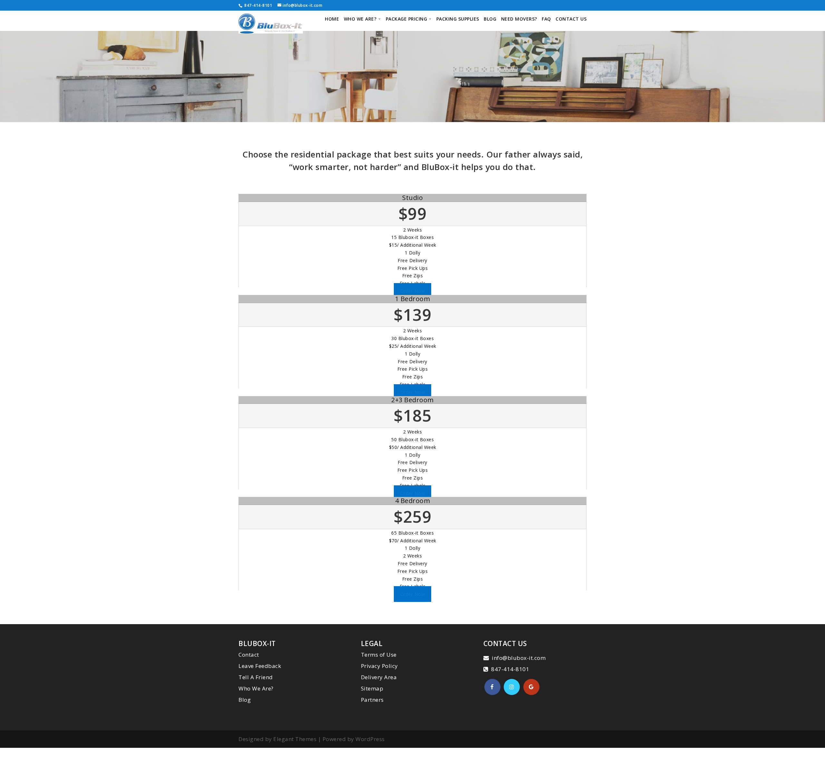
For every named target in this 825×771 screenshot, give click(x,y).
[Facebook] (492, 687)
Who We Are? (256, 688)
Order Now (412, 291)
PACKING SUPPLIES (457, 19)
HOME (332, 19)
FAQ (546, 19)
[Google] (531, 687)
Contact (248, 654)
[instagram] (512, 687)
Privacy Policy (379, 666)
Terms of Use (379, 654)
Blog (244, 699)
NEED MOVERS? (519, 19)
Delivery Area (379, 677)
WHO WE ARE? (360, 19)
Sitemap (372, 688)
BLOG (490, 19)
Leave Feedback (259, 666)
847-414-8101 (257, 5)
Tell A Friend (255, 677)
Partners (372, 699)
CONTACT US (571, 19)
